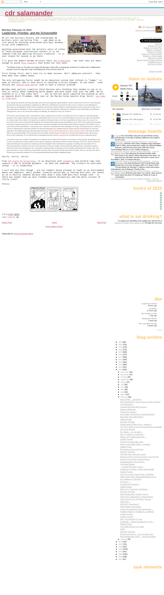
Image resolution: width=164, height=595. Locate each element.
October (124, 377)
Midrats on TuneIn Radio (152, 56)
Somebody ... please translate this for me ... (137, 522)
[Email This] (9, 214)
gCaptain (153, 309)
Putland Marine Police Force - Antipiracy (136, 424)
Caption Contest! (126, 517)
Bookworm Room (149, 319)
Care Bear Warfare (127, 464)
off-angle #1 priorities (22, 161)
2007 (120, 552)
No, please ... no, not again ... (131, 432)
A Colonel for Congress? (129, 484)
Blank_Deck (120, 153)
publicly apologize (60, 135)
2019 (120, 352)
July (122, 385)
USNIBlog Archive (155, 62)
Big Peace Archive (155, 64)
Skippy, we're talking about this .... (133, 437)
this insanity (29, 63)
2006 (120, 554)
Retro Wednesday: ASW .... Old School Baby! (138, 537)
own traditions (62, 61)
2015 (120, 362)
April (123, 392)
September (125, 379)
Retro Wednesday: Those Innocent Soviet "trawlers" (140, 402)
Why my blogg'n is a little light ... (132, 434)
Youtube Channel (155, 71)
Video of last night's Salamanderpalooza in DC (138, 477)
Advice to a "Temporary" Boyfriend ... (134, 489)
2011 (120, 542)
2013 (120, 367)
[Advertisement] (147, 243)
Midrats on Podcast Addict (152, 54)
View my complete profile (145, 30)
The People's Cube (149, 313)
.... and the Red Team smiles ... (132, 467)
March (123, 394)
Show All (159, 330)
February (124, 397)
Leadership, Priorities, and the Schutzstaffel (29, 33)
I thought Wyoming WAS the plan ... (134, 407)
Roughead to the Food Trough (131, 449)
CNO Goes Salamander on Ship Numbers (136, 497)
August (124, 382)
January (124, 539)
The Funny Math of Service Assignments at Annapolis (141, 427)
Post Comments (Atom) (23, 234)
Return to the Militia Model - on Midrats (135, 444)
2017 (120, 357)
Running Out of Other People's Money (135, 459)
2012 (120, 370)
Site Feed (158, 44)
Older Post (101, 223)
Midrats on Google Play (153, 48)
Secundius (119, 143)
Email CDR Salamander (152, 38)
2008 (120, 549)
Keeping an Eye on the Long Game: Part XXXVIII (139, 457)
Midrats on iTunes (155, 46)
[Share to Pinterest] (18, 214)
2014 (120, 364)
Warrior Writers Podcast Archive (149, 60)
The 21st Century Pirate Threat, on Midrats (137, 474)
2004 (120, 559)
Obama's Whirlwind (127, 409)
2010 (120, 544)
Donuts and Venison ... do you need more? (136, 534)
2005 (120, 557)
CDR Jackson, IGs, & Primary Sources (135, 499)
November (125, 375)
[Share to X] (13, 214)
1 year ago (155, 151)
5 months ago (152, 141)
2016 (120, 360)
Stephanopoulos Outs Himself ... (133, 462)
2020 (120, 350)
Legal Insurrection (149, 304)
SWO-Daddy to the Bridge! (130, 507)
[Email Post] (16, 217)
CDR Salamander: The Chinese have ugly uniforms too (129, 141)
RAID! (122, 529)
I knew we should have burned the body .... (137, 509)
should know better (27, 85)
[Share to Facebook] (16, 214)
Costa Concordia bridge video (131, 442)
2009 (120, 547)
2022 (120, 345)
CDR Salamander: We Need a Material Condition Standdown (131, 151)
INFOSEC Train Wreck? (129, 504)
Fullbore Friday (126, 419)
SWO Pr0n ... (125, 502)
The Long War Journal (147, 324)
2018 (120, 355)
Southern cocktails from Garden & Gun (129, 223)
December (125, 372)
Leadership (11, 217)
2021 (120, 347)
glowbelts (68, 161)
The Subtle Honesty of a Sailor (132, 527)
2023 (120, 342)
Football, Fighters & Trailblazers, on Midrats (137, 512)
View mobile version (54, 227)
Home (54, 223)
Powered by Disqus (154, 181)
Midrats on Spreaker (154, 50)
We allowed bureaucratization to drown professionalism (66, 131)
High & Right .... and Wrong (130, 400)
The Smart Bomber (127, 429)
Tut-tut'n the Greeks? (128, 412)
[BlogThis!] (11, 214)
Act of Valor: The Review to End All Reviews (137, 414)
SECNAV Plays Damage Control (133, 454)
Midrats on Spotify (155, 58)
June (123, 387)
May (123, 389)
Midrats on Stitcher (154, 52)
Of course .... (125, 482)
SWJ (7, 184)
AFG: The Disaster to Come (131, 519)
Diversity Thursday (127, 422)
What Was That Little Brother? (131, 417)
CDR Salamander (29, 13)
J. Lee (117, 136)
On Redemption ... (127, 404)
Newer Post (7, 223)
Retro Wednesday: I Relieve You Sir (134, 494)
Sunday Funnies (126, 439)
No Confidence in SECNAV (130, 479)
